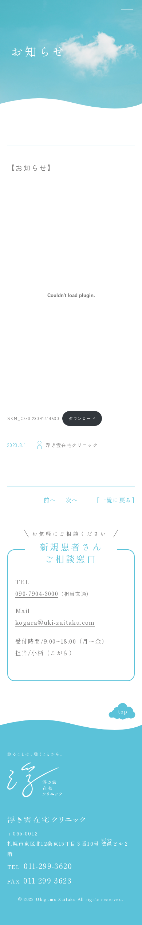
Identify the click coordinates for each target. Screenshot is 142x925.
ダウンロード (81, 418)
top (122, 711)
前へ (50, 499)
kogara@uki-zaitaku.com (55, 622)
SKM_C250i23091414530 (33, 418)
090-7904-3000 (36, 593)
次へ (72, 499)
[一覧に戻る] (116, 499)
